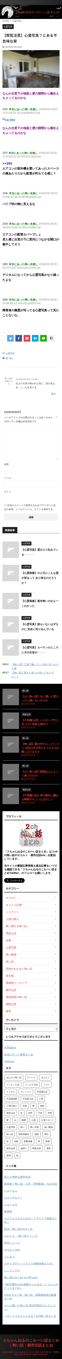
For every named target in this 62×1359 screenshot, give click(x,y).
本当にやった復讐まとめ (18, 1054)
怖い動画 (48, 1127)
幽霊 (24, 1120)
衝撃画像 (28, 1141)
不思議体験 (11, 1098)
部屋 (47, 1141)
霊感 (8, 1155)
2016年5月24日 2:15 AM (27, 379)
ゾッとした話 (12, 1084)
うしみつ (9, 1256)
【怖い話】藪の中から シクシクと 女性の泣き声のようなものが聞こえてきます (40, 747)
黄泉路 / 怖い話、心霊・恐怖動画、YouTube (30, 1183)
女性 (30, 1113)
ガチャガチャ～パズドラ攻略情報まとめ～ (29, 1263)
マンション (26, 1091)
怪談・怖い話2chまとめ (18, 1229)
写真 (25, 1105)
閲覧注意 (36, 1148)
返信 (53, 393)
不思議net (10, 1047)
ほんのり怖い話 (13, 1077)
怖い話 (9, 1134)
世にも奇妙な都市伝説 (17, 1176)
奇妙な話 (10, 1113)
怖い (11, 358)
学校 (50, 1113)
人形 (41, 1098)
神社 (46, 1134)
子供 (40, 1113)
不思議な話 (42, 1091)
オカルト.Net (12, 1249)
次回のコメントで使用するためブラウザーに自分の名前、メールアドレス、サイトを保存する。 (30, 507)
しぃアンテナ (12, 1270)
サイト (7, 491)
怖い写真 (34, 1127)
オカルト (45, 1077)
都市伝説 (10, 1148)
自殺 (16, 1141)
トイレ (46, 1084)
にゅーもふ (10, 1190)
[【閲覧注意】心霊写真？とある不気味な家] (35, 338)
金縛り (24, 1148)
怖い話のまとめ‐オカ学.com (21, 1277)
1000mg (9, 1061)
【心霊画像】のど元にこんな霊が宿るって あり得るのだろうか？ (40, 577)
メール (7, 477)
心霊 (33, 1120)
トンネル (10, 1091)
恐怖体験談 (23, 1134)
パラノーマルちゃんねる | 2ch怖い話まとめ (30, 1316)
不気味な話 (28, 1098)
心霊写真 (10, 353)
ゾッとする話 (31, 1084)
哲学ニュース (12, 1242)
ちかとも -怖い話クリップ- (21, 1236)
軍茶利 (8, 1211)
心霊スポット (47, 1120)
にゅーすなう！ (13, 1197)
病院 (37, 1134)
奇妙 (42, 1105)
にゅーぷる (10, 1204)
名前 (6, 464)
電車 (48, 1148)
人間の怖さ (11, 1105)
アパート (31, 1077)
